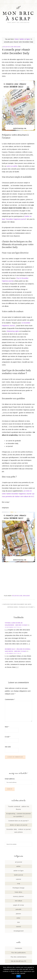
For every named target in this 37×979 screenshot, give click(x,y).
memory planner (18, 896)
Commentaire (10, 699)
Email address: (10, 779)
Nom (7, 727)
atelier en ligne (8, 46)
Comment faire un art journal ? (18, 821)
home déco (18, 892)
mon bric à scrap (19, 16)
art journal (18, 862)
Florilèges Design (18, 888)
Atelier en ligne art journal (18, 825)
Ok (18, 976)
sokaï (19, 918)
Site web (8, 747)
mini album (17, 46)
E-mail (7, 737)
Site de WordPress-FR (18, 961)
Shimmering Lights (13, 331)
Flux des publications (18, 952)
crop (18, 883)
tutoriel (18, 926)
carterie (18, 879)
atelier (18, 866)
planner (18, 913)
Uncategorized (18, 931)
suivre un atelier (12, 166)
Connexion (18, 948)
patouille (18, 909)
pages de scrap (18, 905)
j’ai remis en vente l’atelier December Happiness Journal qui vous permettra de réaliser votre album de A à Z (18, 493)
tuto (18, 922)
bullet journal (18, 875)
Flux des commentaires (18, 957)
